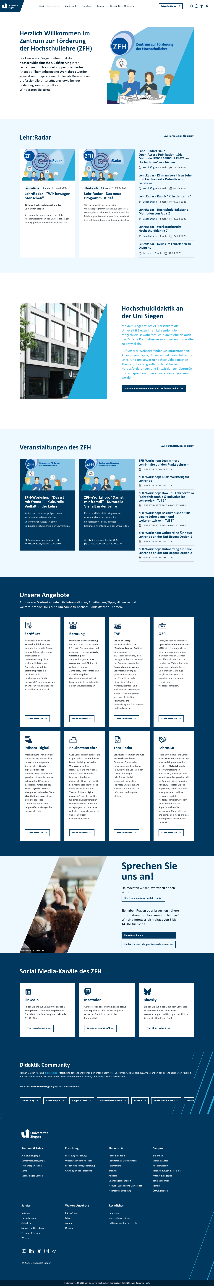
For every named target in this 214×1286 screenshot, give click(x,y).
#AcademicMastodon (110, 1101)
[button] (202, 6)
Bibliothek (158, 1156)
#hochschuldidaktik (164, 1101)
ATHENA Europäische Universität (125, 1186)
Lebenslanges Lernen (32, 1176)
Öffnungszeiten (160, 1191)
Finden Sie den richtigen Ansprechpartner (146, 944)
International (115, 1166)
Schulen (69, 1218)
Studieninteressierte (49, 6)
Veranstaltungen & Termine (167, 1171)
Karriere (113, 1176)
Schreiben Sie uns (133, 935)
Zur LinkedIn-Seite (37, 1028)
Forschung (87, 6)
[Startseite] (35, 1134)
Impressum (114, 1213)
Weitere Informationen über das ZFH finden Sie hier (151, 388)
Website (25, 1238)
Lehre (24, 1171)
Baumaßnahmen (161, 1181)
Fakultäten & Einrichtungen (123, 1161)
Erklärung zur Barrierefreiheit (124, 1223)
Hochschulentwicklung (120, 1191)
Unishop (69, 1228)
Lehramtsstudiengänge (33, 1161)
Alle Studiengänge (30, 1156)
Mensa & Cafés (160, 1161)
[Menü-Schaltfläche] (207, 6)
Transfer (101, 6)
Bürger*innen (72, 1213)
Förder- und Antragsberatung (80, 1166)
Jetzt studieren (169, 6)
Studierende (71, 6)
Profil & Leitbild (117, 1156)
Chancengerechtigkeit (120, 1181)
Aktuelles (26, 1223)
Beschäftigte (116, 6)
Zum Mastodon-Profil (98, 1028)
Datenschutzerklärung (120, 1218)
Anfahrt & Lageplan (162, 1176)
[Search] (192, 6)
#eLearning (28, 1101)
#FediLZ (138, 1101)
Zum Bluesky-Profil (156, 1028)
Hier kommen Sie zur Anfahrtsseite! (143, 898)
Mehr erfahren (35, 718)
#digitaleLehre (79, 1101)
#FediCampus (53, 1101)
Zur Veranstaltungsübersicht (177, 445)
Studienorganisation (31, 1166)
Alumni (68, 1223)
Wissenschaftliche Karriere (78, 1161)
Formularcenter (29, 1218)
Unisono (25, 1213)
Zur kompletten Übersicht (179, 136)
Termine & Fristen (30, 1233)
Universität (129, 6)
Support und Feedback (32, 1228)
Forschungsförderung (76, 1156)
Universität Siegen (41, 1263)
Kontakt (156, 1186)
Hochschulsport (160, 1166)
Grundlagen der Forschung (78, 1171)
